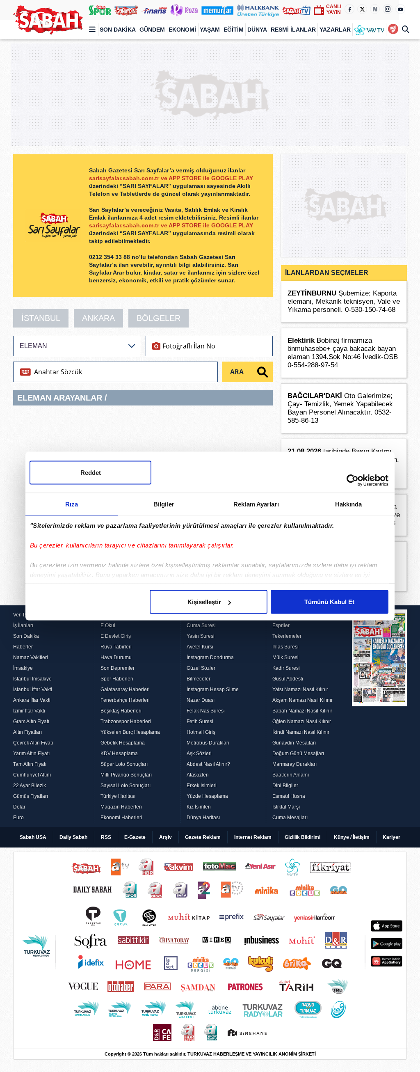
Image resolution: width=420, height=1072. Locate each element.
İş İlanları (23, 625)
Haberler (23, 647)
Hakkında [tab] (348, 504)
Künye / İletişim (352, 837)
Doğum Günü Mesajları (298, 753)
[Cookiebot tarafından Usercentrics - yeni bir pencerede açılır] (352, 480)
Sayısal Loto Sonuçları (125, 785)
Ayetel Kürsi (200, 647)
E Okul (107, 625)
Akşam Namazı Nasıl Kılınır (302, 700)
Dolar (19, 807)
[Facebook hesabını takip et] (349, 9)
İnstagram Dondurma (210, 657)
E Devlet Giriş (115, 636)
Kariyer (391, 837)
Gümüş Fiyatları (30, 796)
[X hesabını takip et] (362, 9)
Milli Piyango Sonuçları (126, 775)
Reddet (90, 472)
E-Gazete (135, 837)
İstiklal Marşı (286, 807)
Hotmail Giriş (201, 732)
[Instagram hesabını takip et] (388, 9)
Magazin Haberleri (121, 807)
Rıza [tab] (71, 504)
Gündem (152, 29)
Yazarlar (335, 29)
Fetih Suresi (200, 721)
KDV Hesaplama (119, 753)
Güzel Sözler (201, 668)
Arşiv (165, 837)
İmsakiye (23, 668)
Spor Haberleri (116, 679)
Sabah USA (33, 837)
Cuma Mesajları (290, 817)
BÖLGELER (158, 318)
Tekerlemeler (286, 636)
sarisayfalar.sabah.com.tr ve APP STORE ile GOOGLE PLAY (171, 178)
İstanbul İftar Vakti (32, 689)
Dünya (257, 29)
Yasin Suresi (201, 636)
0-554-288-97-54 (313, 365)
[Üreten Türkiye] (258, 10)
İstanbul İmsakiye (32, 679)
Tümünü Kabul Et (329, 601)
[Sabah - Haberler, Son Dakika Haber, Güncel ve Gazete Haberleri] (48, 19)
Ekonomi (182, 29)
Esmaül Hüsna (288, 796)
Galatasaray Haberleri (125, 689)
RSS (106, 837)
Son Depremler (117, 668)
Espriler (281, 625)
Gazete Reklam (203, 837)
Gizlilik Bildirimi (302, 837)
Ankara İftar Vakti (31, 700)
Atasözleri (198, 775)
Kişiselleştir (204, 601)
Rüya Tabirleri (116, 647)
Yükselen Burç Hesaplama (130, 732)
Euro (18, 817)
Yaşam (210, 29)
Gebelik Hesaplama (122, 743)
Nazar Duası (201, 700)
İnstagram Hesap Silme (213, 689)
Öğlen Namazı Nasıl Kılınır (301, 721)
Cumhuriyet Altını (32, 775)
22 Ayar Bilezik (29, 785)
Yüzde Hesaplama (207, 796)
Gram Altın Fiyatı (31, 721)
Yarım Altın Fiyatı (31, 753)
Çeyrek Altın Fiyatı (33, 743)
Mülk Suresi (285, 657)
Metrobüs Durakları (208, 743)
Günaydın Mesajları (294, 743)
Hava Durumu (116, 657)
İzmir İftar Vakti (29, 711)
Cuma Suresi (201, 625)
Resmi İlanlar (293, 29)
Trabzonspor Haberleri (125, 721)
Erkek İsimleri (202, 785)
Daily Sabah (73, 837)
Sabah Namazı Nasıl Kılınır (302, 711)
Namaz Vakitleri (30, 657)
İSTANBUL (40, 318)
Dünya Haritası (203, 817)
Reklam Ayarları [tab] (256, 504)
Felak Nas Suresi (206, 711)
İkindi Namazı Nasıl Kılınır (300, 732)
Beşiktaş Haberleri (121, 711)
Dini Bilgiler (285, 785)
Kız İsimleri (199, 807)
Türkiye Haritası (117, 796)
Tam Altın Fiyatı (29, 764)
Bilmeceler (198, 679)
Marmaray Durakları (294, 764)
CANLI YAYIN (333, 9)
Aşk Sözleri (199, 753)
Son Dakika (118, 29)
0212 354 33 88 (110, 257)
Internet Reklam (253, 837)
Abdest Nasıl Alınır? (208, 764)
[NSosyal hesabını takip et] (375, 9)
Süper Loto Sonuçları (124, 764)
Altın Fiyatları (27, 732)
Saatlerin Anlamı (290, 775)
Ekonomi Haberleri (121, 817)
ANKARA (98, 318)
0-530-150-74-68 (370, 310)
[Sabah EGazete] (379, 716)
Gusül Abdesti (287, 679)
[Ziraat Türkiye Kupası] (393, 29)
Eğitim (234, 29)
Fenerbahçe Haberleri (125, 700)
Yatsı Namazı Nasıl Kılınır (300, 689)
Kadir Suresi (286, 668)
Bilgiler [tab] (163, 504)
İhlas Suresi (285, 647)
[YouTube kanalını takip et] (400, 9)
